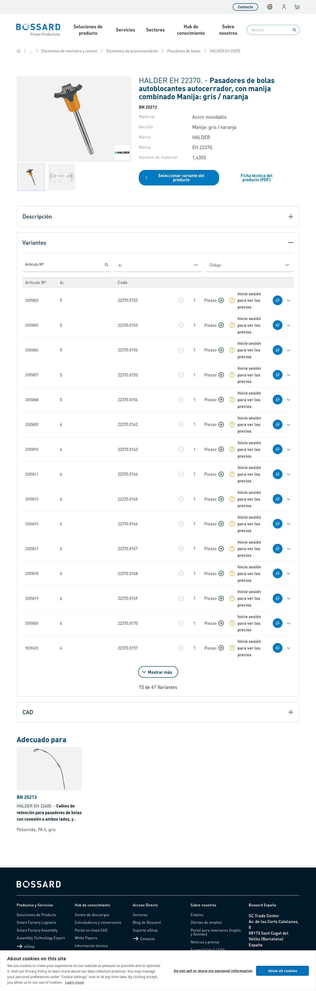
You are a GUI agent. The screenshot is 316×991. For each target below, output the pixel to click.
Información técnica (91, 945)
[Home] (18, 51)
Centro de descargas (92, 914)
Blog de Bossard (147, 922)
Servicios (125, 30)
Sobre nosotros (228, 29)
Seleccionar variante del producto (181, 177)
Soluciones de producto (88, 29)
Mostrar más (160, 672)
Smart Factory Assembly (37, 930)
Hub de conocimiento (191, 29)
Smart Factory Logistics (36, 922)
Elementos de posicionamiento (132, 50)
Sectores (155, 30)
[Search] (294, 30)
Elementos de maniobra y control (69, 50)
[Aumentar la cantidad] (221, 300)
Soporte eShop (145, 930)
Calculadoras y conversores (98, 922)
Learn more (74, 982)
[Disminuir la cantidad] (181, 300)
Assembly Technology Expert (41, 937)
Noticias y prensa (205, 941)
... (31, 50)
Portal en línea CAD (91, 930)
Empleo (197, 914)
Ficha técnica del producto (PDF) (257, 177)
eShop (29, 946)
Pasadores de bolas (183, 50)
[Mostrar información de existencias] (232, 300)
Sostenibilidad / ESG (208, 949)
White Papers (86, 937)
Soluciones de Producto (36, 914)
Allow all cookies (282, 970)
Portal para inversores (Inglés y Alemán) (216, 932)
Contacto (245, 6)
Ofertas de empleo (206, 922)
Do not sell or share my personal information (213, 970)
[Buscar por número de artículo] (106, 265)
